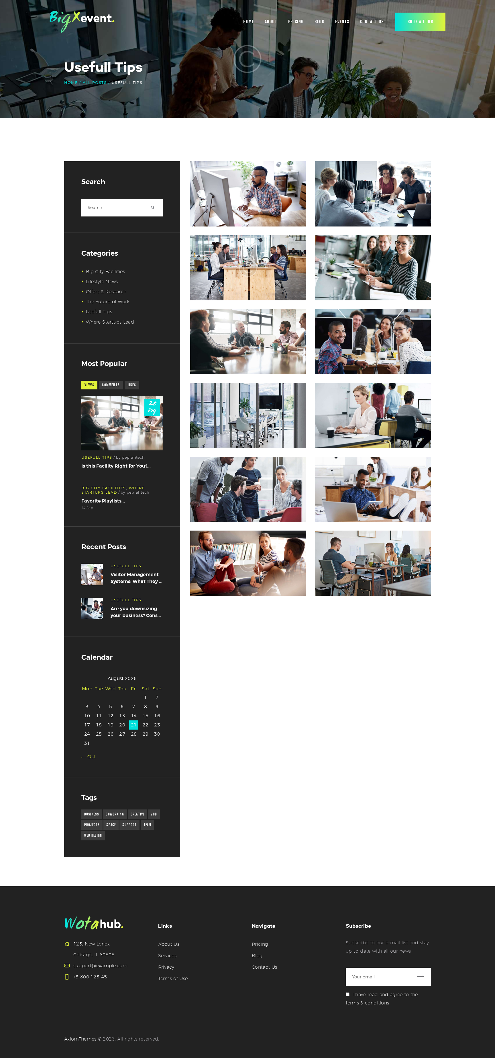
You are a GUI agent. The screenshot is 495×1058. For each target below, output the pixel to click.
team (148, 825)
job (154, 814)
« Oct (90, 756)
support (129, 825)
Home (71, 82)
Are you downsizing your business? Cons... (136, 612)
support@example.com (100, 965)
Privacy (166, 967)
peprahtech (133, 457)
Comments (111, 385)
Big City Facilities (105, 271)
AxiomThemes (80, 1039)
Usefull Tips (99, 311)
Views (89, 385)
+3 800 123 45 (90, 977)
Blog (257, 955)
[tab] (89, 385)
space (111, 825)
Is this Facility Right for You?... (116, 466)
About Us (169, 944)
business (91, 814)
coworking (115, 814)
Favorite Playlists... (103, 501)
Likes (132, 385)
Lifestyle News (102, 281)
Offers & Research (106, 291)
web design (93, 836)
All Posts (95, 82)
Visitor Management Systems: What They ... (136, 578)
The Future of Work (108, 301)
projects (92, 825)
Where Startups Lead (110, 322)
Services (167, 955)
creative (137, 814)
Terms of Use (173, 978)
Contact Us (264, 967)
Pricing (260, 944)
